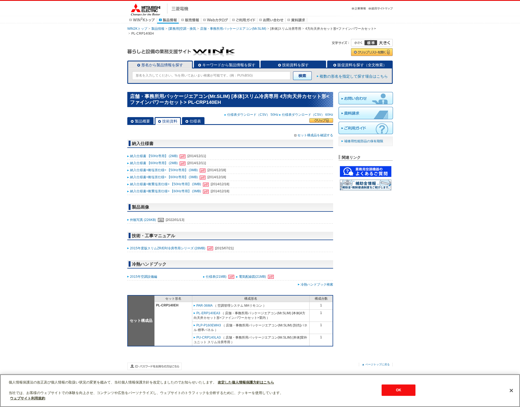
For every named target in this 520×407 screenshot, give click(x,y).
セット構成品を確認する (315, 135)
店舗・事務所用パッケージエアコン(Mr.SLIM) (233, 29)
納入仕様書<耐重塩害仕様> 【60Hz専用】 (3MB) (166, 191)
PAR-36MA (204, 305)
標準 (370, 42)
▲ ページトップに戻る (376, 364)
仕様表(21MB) (216, 277)
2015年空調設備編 (143, 277)
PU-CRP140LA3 (208, 337)
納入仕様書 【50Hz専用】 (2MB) (154, 156)
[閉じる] (511, 390)
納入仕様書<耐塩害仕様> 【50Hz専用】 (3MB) (164, 170)
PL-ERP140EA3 (208, 313)
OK (398, 390)
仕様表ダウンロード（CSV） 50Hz (252, 115)
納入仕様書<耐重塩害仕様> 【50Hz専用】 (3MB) (166, 184)
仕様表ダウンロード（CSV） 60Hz (307, 115)
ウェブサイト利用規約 (27, 398)
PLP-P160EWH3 (208, 325)
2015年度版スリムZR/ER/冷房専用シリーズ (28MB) (168, 248)
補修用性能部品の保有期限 (363, 141)
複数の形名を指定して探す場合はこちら (354, 76)
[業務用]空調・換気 (182, 29)
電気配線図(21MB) (253, 277)
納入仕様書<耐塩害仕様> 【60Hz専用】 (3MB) (164, 177)
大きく (382, 43)
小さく (361, 43)
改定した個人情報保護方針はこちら (246, 382)
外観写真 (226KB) (143, 220)
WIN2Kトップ (137, 29)
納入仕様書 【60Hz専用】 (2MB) (154, 163)
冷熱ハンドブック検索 (317, 284)
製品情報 (157, 29)
